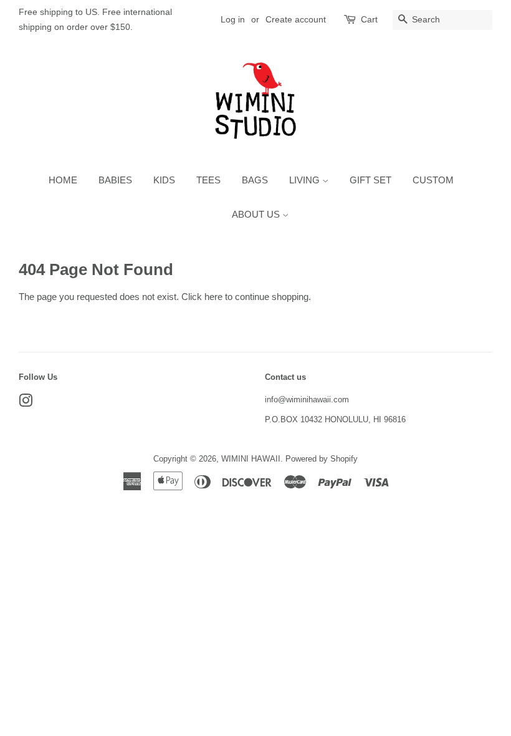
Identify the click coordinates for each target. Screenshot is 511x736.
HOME (63, 180)
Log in (233, 19)
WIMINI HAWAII (250, 458)
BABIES (115, 180)
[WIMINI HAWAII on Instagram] (25, 403)
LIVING (305, 180)
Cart (369, 19)
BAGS (255, 180)
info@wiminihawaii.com (307, 399)
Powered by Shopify (321, 458)
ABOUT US (257, 214)
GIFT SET (370, 180)
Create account (295, 19)
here (213, 296)
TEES (208, 180)
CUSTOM (433, 180)
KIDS (164, 180)
